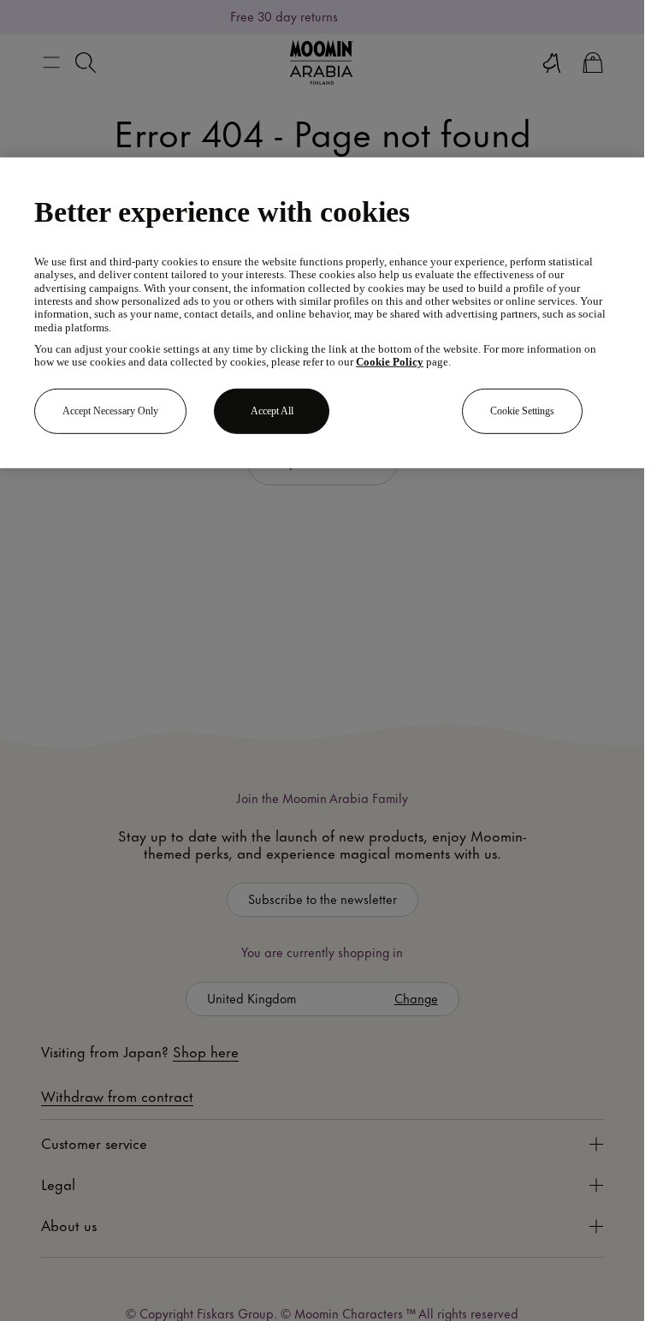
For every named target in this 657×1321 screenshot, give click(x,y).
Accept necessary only (110, 411)
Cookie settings (522, 411)
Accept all (272, 411)
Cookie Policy (389, 362)
